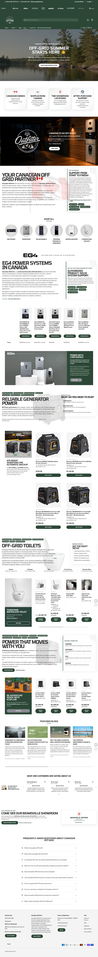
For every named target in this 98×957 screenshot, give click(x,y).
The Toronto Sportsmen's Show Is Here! (81, 742)
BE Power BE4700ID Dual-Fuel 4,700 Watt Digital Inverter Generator (78, 462)
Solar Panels (41, 239)
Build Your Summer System (49, 65)
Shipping (86, 926)
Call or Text (37, 936)
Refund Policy (87, 928)
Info (24, 27)
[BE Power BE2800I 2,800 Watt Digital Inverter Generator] (48, 445)
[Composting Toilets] (87, 230)
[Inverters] (26, 230)
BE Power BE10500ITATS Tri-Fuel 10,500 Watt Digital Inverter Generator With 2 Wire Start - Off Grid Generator (78, 513)
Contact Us (32, 27)
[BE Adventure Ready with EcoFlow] (18, 685)
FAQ (85, 923)
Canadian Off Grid (12, 951)
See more (75, 380)
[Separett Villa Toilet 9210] (71, 585)
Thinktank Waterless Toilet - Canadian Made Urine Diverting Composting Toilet (56, 598)
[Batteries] (11, 230)
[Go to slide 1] (58, 794)
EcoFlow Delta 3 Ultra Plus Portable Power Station (86, 695)
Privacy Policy (88, 931)
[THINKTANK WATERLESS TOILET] (18, 592)
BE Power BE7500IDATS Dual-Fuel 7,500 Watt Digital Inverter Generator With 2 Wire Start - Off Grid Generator (48, 513)
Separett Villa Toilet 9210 (70, 594)
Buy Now (18, 623)
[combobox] (50, 20)
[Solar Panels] (41, 230)
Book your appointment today (13, 931)
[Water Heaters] (71, 230)
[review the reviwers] (45, 782)
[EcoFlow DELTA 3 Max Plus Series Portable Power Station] (71, 684)
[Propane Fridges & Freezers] (56, 230)
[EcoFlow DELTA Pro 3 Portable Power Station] (40, 684)
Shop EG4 (4, 299)
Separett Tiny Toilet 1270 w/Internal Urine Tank (87, 596)
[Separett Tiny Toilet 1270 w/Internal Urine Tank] (87, 585)
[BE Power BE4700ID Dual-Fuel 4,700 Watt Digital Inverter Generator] (78, 445)
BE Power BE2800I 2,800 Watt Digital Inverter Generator (47, 462)
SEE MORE (18, 710)
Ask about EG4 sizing (14, 298)
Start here (54, 148)
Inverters (26, 239)
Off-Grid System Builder (44, 27)
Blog (20, 27)
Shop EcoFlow (8, 670)
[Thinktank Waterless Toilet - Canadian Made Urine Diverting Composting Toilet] (56, 585)
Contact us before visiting (25, 822)
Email (61, 930)
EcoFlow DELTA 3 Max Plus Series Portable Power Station (71, 695)
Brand (13, 27)
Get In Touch (10, 935)
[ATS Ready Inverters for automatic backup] (18, 444)
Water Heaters (72, 239)
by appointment (58, 104)
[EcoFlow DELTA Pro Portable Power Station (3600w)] (56, 684)
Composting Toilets (87, 240)
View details (26, 336)
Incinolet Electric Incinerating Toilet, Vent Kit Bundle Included (40, 596)
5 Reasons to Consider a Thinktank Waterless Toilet (15, 742)
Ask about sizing (20, 670)
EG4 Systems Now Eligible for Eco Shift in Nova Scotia (38, 742)
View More (49, 221)
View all (49, 723)
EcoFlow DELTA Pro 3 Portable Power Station (40, 694)
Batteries (11, 239)
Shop (6, 27)
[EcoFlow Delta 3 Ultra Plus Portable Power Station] (87, 684)
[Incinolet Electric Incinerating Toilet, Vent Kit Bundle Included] (40, 585)
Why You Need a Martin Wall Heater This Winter (60, 741)
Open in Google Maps (10, 822)
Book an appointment (37, 1)
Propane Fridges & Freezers (57, 241)
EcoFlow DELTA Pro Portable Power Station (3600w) (55, 695)
